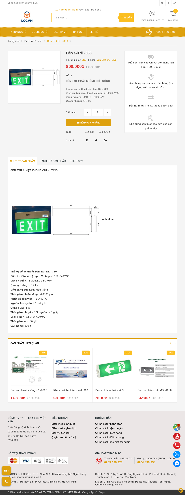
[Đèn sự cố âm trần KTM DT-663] (28, 369)
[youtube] (176, 436)
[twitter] (162, 3)
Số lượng (71, 112)
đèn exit (89, 132)
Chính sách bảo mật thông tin (112, 441)
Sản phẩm (60, 32)
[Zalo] (176, 454)
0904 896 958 (146, 462)
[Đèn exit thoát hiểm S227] (71, 369)
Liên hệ (93, 32)
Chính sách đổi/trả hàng (109, 437)
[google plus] (174, 3)
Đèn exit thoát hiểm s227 (67, 390)
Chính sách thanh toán (108, 423)
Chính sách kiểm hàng (108, 432)
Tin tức (77, 32)
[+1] (105, 140)
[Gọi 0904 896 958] (6, 481)
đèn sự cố (104, 132)
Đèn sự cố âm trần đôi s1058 (112, 390)
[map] (176, 427)
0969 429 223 (113, 462)
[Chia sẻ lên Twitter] (96, 140)
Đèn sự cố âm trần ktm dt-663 (28, 390)
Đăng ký (159, 20)
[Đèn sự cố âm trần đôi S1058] (113, 369)
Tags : (69, 132)
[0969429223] (176, 445)
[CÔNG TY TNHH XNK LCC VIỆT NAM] (27, 16)
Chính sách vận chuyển (109, 428)
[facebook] (168, 3)
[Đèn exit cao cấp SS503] (156, 369)
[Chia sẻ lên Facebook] (87, 140)
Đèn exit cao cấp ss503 (151, 390)
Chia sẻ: (70, 140)
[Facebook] (176, 463)
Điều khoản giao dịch (63, 428)
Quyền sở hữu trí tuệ (63, 437)
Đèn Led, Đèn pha (90, 9)
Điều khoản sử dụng (63, 423)
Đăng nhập (146, 20)
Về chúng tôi (40, 32)
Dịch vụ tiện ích (60, 432)
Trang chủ (19, 32)
